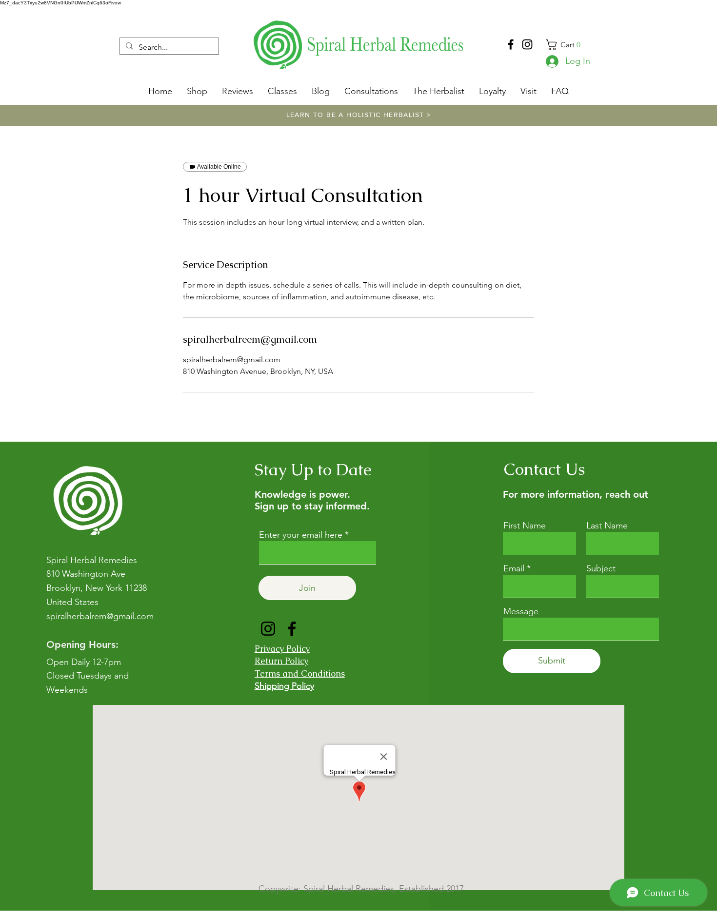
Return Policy (281, 660)
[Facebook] (511, 44)
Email (513, 568)
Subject (601, 568)
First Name (524, 525)
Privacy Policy (282, 648)
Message (520, 611)
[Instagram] (527, 44)
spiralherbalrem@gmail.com (100, 616)
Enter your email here (300, 534)
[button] (568, 44)
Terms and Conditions (300, 673)
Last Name (607, 525)
